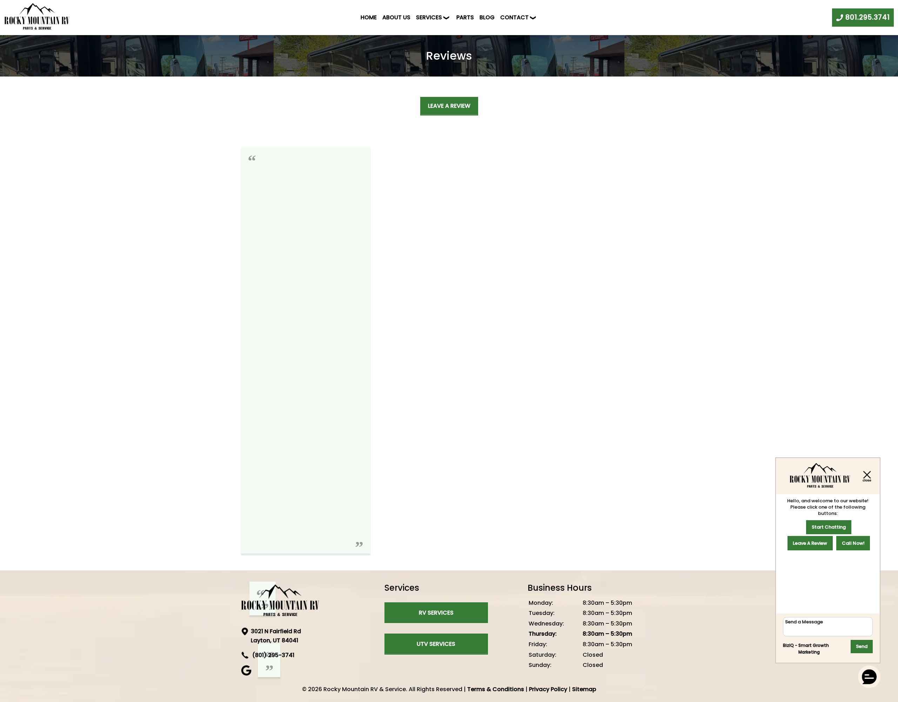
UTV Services (436, 644)
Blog (487, 17)
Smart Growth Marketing (813, 648)
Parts (465, 17)
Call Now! (853, 543)
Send (861, 646)
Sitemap (584, 689)
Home (369, 17)
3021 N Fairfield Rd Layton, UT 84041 (276, 635)
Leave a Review (449, 106)
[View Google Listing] (247, 674)
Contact (514, 17)
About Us (396, 17)
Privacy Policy (548, 689)
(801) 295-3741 (272, 655)
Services (429, 17)
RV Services (436, 613)
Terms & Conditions (495, 689)
